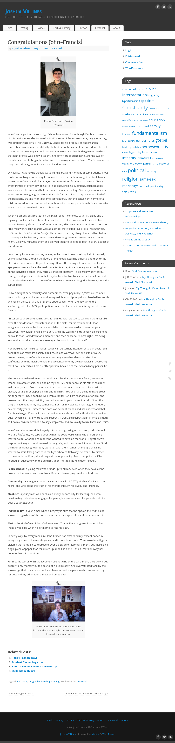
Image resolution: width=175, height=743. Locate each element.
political (137, 170)
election (126, 126)
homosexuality (155, 146)
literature (143, 158)
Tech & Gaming (62, 28)
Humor (83, 28)
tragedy (125, 191)
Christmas (153, 109)
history (126, 147)
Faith (9, 28)
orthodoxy (136, 163)
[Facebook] (157, 7)
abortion (127, 89)
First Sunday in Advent (145, 271)
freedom (126, 133)
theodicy (158, 186)
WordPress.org (134, 68)
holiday (136, 147)
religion (130, 178)
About (116, 28)
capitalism (146, 101)
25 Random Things (23, 671)
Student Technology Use (27, 662)
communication (156, 114)
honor (125, 152)
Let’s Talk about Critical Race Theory (146, 222)
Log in (128, 50)
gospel (161, 140)
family (44, 681)
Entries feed (132, 56)
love (152, 158)
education (157, 120)
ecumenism (142, 120)
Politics (41, 28)
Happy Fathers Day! (24, 657)
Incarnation (149, 152)
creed (125, 120)
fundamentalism (149, 133)
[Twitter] (163, 7)
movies (159, 158)
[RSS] (169, 7)
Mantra (95, 734)
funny (124, 141)
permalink (82, 681)
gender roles (145, 140)
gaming (131, 140)
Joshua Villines (23, 11)
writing (133, 191)
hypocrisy (135, 152)
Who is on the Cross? (137, 239)
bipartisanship (130, 101)
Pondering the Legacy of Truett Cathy (87, 693)
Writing (24, 28)
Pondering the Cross (21, 693)
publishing (151, 171)
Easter (132, 120)
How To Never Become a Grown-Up (34, 666)
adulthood (22, 681)
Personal (100, 28)
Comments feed (134, 62)
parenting (54, 681)
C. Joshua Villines (21, 48)
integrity (129, 157)
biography (34, 681)
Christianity (135, 107)
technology (146, 186)
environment (139, 126)
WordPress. (108, 734)
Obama (126, 163)
